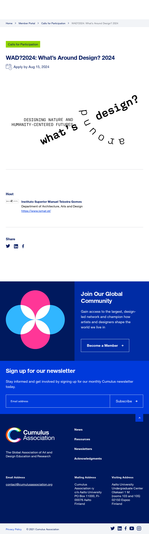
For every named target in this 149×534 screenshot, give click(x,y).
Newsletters (83, 449)
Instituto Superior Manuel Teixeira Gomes (51, 201)
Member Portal (27, 23)
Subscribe (124, 401)
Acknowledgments (88, 458)
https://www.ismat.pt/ (36, 211)
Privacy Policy (14, 529)
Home (9, 23)
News (78, 429)
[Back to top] (139, 418)
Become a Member (102, 345)
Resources (82, 439)
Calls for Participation (53, 23)
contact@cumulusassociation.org (29, 484)
